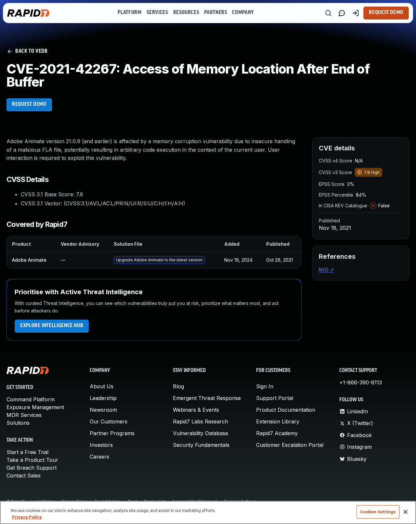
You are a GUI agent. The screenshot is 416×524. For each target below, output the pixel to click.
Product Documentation (285, 410)
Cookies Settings (378, 511)
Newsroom (103, 410)
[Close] (405, 512)
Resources (186, 12)
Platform (129, 12)
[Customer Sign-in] (355, 13)
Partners (215, 12)
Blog (178, 386)
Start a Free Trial (27, 452)
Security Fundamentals (201, 445)
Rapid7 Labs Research (200, 421)
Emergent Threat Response (207, 398)
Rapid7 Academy (277, 433)
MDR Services (24, 415)
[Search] (328, 13)
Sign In (264, 386)
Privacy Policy (27, 517)
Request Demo (386, 12)
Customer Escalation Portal (289, 445)
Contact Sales (23, 475)
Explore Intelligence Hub (51, 325)
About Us (101, 386)
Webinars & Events (196, 410)
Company (243, 12)
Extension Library (277, 421)
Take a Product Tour (32, 460)
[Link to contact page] (342, 13)
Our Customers (108, 421)
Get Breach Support (31, 467)
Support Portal (274, 398)
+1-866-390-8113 (360, 382)
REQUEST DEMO (29, 104)
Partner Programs (112, 433)
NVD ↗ (326, 269)
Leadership (103, 398)
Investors (101, 445)
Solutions (18, 423)
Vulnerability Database (200, 433)
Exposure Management (35, 407)
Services (157, 12)
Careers (99, 456)
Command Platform (30, 399)
